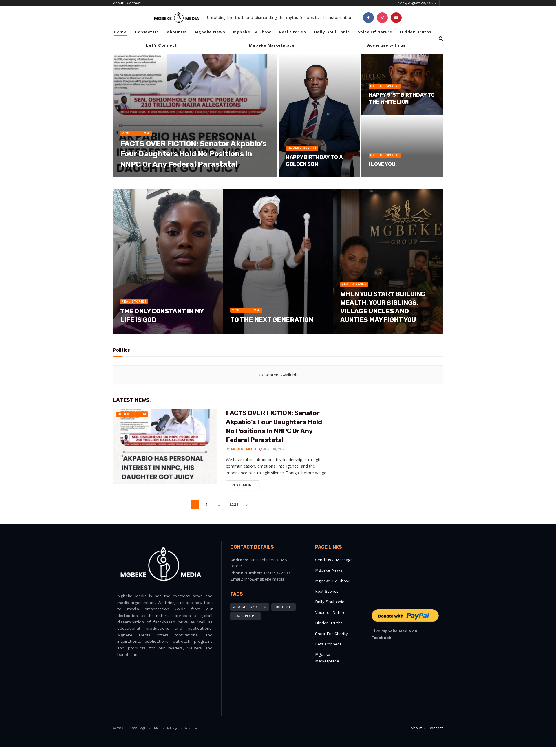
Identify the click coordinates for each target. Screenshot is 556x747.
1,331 (233, 504)
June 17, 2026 (135, 332)
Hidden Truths (415, 32)
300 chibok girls (249, 607)
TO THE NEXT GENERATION (271, 320)
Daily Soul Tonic (332, 32)
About (118, 3)
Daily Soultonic (329, 601)
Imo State (283, 607)
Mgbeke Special (136, 133)
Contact (133, 3)
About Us (176, 32)
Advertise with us (386, 45)
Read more (242, 485)
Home (120, 32)
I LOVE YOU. (383, 164)
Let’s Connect (161, 45)
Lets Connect (328, 644)
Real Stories (292, 32)
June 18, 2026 (168, 175)
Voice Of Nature (375, 32)
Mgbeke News (210, 32)
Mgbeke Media (138, 175)
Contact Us (147, 32)
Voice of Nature (330, 612)
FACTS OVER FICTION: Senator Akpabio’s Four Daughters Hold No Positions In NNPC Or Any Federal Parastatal (193, 154)
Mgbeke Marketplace (272, 45)
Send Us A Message (334, 559)
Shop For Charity (331, 633)
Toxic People (245, 616)
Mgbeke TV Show (252, 32)
